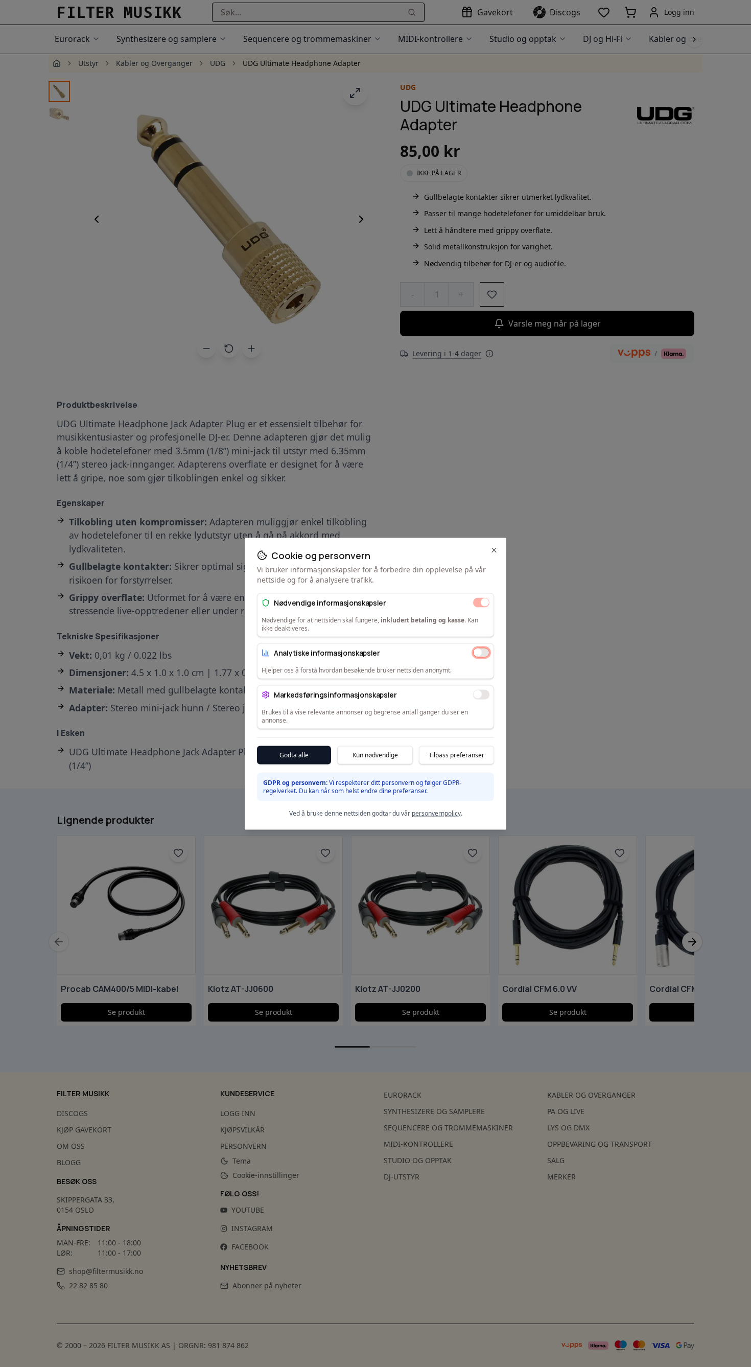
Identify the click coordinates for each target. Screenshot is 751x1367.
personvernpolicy (436, 812)
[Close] (494, 550)
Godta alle (294, 754)
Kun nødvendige (375, 754)
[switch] (481, 602)
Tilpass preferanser (456, 754)
